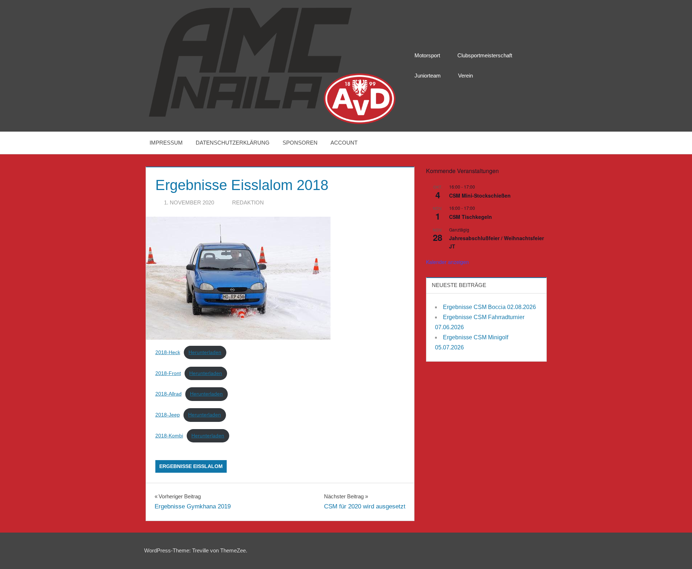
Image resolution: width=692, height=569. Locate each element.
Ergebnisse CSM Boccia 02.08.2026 (489, 307)
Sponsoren (300, 143)
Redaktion (248, 202)
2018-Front (168, 373)
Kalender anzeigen (447, 261)
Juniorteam (427, 75)
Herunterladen (204, 352)
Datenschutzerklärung (233, 143)
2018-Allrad (168, 394)
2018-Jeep (167, 415)
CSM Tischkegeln (470, 216)
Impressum (166, 143)
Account (344, 143)
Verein (465, 75)
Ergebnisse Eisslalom (191, 466)
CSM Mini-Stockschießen (480, 195)
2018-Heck (167, 352)
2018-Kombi (169, 435)
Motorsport (427, 55)
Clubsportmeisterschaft (484, 55)
